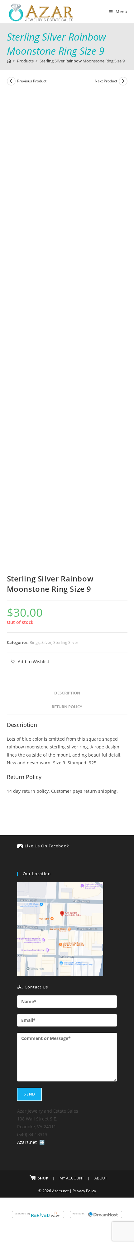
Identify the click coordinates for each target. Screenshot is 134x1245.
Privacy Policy (84, 1191)
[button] (29, 661)
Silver (46, 642)
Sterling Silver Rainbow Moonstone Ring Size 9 (82, 61)
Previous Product (31, 81)
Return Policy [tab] (67, 706)
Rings (35, 642)
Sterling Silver (65, 642)
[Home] (9, 61)
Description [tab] (67, 693)
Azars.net (27, 1142)
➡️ (42, 1142)
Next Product (106, 81)
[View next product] (123, 81)
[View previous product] (11, 81)
